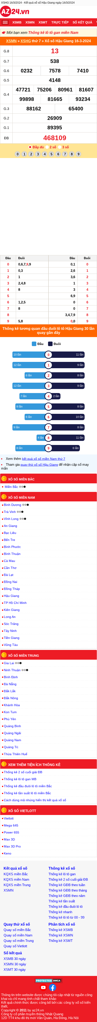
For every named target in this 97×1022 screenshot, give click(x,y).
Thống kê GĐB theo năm (66, 896)
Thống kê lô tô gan (62, 874)
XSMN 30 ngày (15, 964)
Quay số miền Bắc (17, 930)
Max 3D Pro (12, 846)
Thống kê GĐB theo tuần (66, 885)
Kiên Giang (12, 610)
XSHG (26, 41)
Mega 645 (11, 825)
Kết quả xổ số (15, 868)
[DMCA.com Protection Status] (48, 982)
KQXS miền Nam (16, 879)
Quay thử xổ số (17, 924)
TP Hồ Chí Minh (15, 603)
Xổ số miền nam (21, 497)
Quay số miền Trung (19, 941)
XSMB (16, 22)
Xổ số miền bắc (21, 479)
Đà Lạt (8, 575)
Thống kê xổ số (61, 868)
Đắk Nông (11, 698)
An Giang (10, 526)
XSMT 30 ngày (15, 969)
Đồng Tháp (12, 589)
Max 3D (9, 839)
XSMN (30, 22)
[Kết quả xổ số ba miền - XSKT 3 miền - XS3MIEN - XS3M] (14, 12)
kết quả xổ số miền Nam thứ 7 (43, 459)
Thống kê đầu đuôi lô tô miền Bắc (28, 786)
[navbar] (5, 22)
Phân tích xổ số (61, 924)
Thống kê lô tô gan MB (20, 779)
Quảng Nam (12, 740)
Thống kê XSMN (60, 935)
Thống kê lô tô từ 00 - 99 (66, 917)
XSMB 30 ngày (15, 959)
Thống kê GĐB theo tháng (67, 890)
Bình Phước (12, 547)
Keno (7, 853)
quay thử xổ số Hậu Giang (39, 464)
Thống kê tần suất (61, 901)
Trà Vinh (10, 512)
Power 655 (11, 832)
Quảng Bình (12, 726)
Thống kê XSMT (60, 941)
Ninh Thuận (12, 670)
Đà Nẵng (10, 684)
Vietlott (9, 818)
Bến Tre (9, 540)
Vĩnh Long (11, 519)
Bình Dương (12, 505)
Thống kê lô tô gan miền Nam (53, 33)
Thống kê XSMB (60, 930)
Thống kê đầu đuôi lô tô (65, 906)
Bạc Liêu (10, 533)
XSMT (43, 22)
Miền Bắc (11, 487)
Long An (10, 617)
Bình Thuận (12, 554)
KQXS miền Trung (17, 885)
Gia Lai (9, 663)
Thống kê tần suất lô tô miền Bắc (27, 793)
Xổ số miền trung (23, 655)
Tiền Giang (11, 638)
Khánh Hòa (12, 705)
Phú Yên (10, 719)
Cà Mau (9, 561)
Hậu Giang (11, 596)
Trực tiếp (60, 22)
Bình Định (11, 677)
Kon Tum (10, 712)
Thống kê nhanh (60, 912)
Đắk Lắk (10, 691)
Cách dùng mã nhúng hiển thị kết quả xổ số (35, 800)
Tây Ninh (10, 631)
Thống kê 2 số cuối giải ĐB (23, 772)
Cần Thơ (10, 568)
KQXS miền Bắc (16, 874)
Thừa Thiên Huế (15, 754)
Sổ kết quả (82, 22)
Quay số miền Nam (18, 935)
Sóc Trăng (11, 624)
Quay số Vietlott (15, 946)
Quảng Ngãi (12, 733)
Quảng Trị (11, 747)
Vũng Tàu (11, 645)
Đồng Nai (10, 582)
